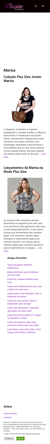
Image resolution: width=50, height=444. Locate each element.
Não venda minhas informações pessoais (22, 434)
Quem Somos (10, 413)
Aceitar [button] (20, 438)
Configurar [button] (9, 438)
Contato (7, 417)
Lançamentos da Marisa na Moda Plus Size (23, 170)
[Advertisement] (25, 38)
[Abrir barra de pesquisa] (35, 6)
